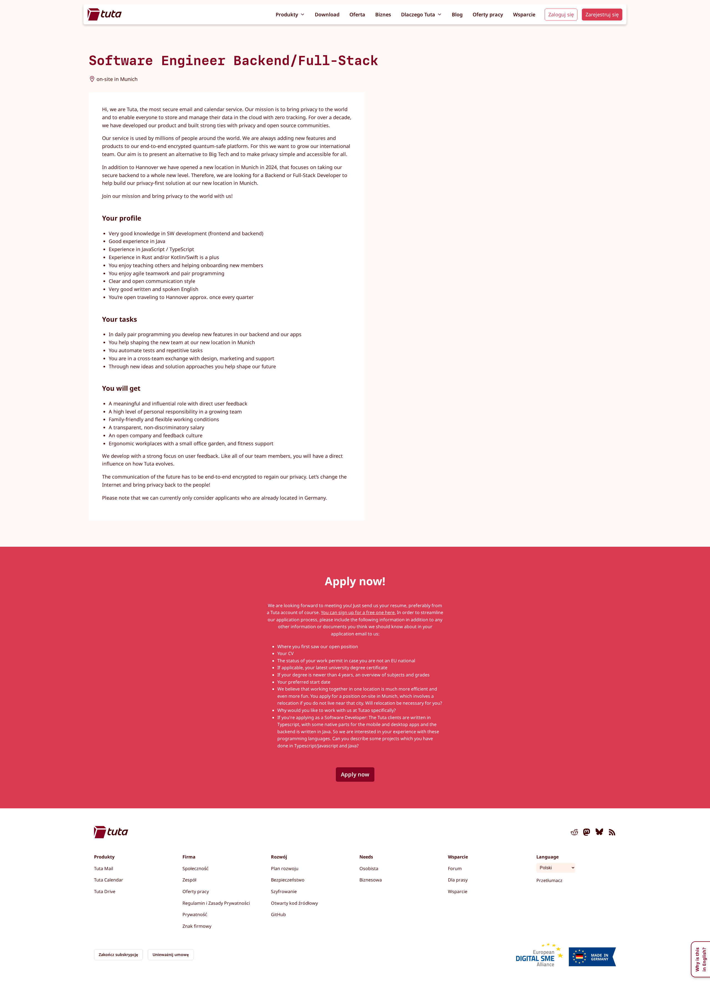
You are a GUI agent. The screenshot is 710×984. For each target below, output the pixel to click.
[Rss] (612, 833)
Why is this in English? (701, 959)
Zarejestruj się (602, 14)
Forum (455, 868)
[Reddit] (574, 833)
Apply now (355, 774)
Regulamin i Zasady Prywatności (216, 903)
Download (327, 14)
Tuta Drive (104, 891)
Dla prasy (458, 880)
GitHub (278, 914)
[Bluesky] (599, 833)
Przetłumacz (549, 880)
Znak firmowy (196, 926)
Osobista (368, 868)
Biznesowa (370, 880)
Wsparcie (524, 14)
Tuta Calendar (108, 880)
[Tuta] (105, 14)
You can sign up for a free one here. (358, 612)
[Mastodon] (586, 833)
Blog (457, 14)
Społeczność (195, 868)
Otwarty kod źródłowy (294, 903)
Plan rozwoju (284, 868)
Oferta (357, 14)
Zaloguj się (561, 14)
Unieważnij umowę (171, 954)
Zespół (189, 880)
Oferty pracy (488, 14)
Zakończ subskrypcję (118, 954)
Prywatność (194, 914)
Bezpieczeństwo (288, 880)
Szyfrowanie (284, 891)
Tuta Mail (103, 868)
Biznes (383, 14)
